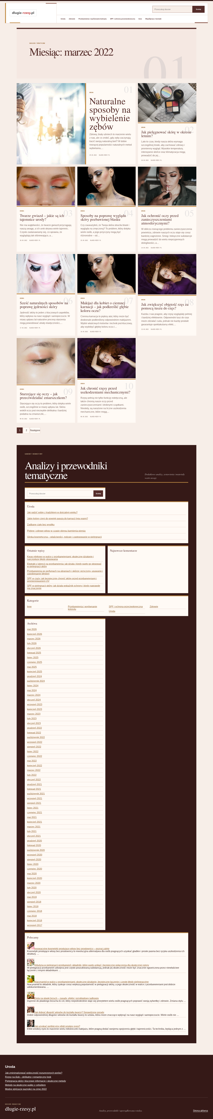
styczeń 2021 (34, 836)
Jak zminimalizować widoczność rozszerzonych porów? (33, 1073)
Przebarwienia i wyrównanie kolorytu (93, 19)
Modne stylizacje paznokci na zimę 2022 (26, 1089)
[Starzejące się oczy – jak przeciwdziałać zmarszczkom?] (46, 361)
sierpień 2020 (34, 859)
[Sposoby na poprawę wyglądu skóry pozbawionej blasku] (106, 186)
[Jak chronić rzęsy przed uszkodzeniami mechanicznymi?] (106, 358)
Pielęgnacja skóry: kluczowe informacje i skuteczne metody (35, 1081)
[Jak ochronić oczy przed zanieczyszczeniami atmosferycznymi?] (167, 186)
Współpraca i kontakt (153, 19)
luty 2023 (32, 718)
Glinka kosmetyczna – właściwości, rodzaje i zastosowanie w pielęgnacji (64, 537)
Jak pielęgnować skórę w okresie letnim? (166, 133)
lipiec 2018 (32, 906)
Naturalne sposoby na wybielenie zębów (110, 113)
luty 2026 (32, 643)
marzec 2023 (33, 714)
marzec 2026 (33, 638)
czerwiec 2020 (34, 869)
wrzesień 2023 (34, 704)
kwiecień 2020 (34, 878)
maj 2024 (32, 690)
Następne (35, 430)
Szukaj (198, 9)
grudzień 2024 (34, 676)
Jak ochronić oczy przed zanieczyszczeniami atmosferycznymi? (160, 219)
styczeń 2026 (34, 648)
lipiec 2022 (32, 751)
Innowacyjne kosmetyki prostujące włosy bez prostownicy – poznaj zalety (71, 948)
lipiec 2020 (32, 864)
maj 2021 (32, 817)
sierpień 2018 (34, 902)
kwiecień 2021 (34, 822)
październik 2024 (36, 681)
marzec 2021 (33, 826)
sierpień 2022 (34, 747)
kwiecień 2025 (34, 671)
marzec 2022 (33, 770)
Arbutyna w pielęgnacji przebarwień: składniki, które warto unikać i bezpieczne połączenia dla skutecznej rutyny (91, 965)
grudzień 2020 (34, 841)
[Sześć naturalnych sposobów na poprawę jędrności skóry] (46, 274)
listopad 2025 (34, 653)
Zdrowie (72, 19)
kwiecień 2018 (34, 920)
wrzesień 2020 (34, 855)
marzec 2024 (33, 695)
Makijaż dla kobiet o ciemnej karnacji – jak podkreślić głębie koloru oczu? (105, 306)
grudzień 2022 (34, 728)
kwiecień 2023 (34, 709)
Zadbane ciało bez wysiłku (40, 524)
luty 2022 (32, 775)
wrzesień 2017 (34, 925)
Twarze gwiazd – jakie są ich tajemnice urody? (42, 217)
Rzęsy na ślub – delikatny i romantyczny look (28, 1077)
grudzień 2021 (34, 784)
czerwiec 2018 (34, 911)
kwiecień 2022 (34, 765)
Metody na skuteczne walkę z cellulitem (25, 1085)
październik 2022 (36, 737)
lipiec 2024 (32, 685)
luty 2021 (32, 831)
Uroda (63, 19)
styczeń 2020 (34, 892)
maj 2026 (32, 629)
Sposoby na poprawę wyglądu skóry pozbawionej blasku (103, 217)
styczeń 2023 (34, 723)
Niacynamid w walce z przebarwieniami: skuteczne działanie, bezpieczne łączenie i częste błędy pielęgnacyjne (91, 982)
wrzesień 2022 (34, 742)
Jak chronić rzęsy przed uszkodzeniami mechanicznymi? (105, 390)
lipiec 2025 (32, 657)
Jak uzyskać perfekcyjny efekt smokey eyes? (57, 1026)
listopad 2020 (34, 845)
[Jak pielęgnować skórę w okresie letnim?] (167, 103)
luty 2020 (32, 887)
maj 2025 (32, 667)
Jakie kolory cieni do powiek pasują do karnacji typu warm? (57, 518)
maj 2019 (32, 897)
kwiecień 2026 (34, 634)
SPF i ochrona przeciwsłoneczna (122, 19)
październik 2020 (36, 850)
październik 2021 (36, 793)
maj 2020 (32, 873)
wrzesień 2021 (34, 798)
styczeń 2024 (34, 700)
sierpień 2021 (34, 803)
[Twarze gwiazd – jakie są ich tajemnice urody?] (46, 186)
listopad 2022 (34, 732)
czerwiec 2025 (34, 662)
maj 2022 (32, 761)
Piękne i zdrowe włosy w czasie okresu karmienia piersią (56, 531)
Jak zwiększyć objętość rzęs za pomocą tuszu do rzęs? (165, 306)
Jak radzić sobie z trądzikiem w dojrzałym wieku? (52, 512)
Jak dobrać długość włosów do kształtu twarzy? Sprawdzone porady (69, 1012)
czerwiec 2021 (34, 812)
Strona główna (200, 1110)
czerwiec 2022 (34, 756)
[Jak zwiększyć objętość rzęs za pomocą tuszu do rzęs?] (167, 274)
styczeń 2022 (34, 779)
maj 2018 (32, 916)
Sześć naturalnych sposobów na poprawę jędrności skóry (44, 304)
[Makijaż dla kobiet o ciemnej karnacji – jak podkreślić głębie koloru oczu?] (106, 274)
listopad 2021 (34, 789)
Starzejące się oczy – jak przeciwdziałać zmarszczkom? (43, 395)
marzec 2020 (33, 883)
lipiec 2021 (32, 808)
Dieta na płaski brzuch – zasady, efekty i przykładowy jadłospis (66, 998)
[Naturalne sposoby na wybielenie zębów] (51, 123)
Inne (140, 19)
